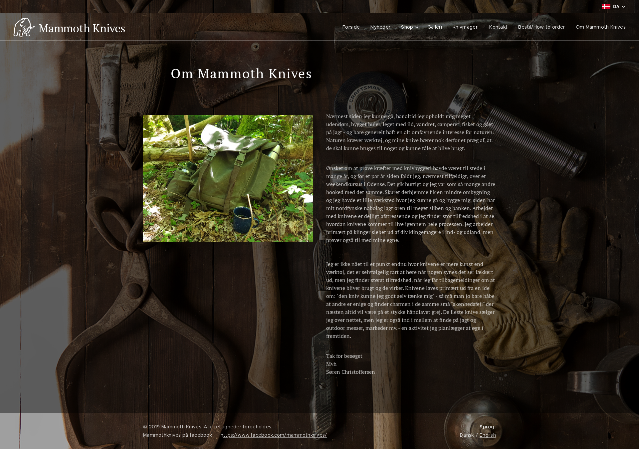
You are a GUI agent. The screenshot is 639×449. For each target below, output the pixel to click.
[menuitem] (353, 27)
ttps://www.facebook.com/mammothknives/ (275, 435)
